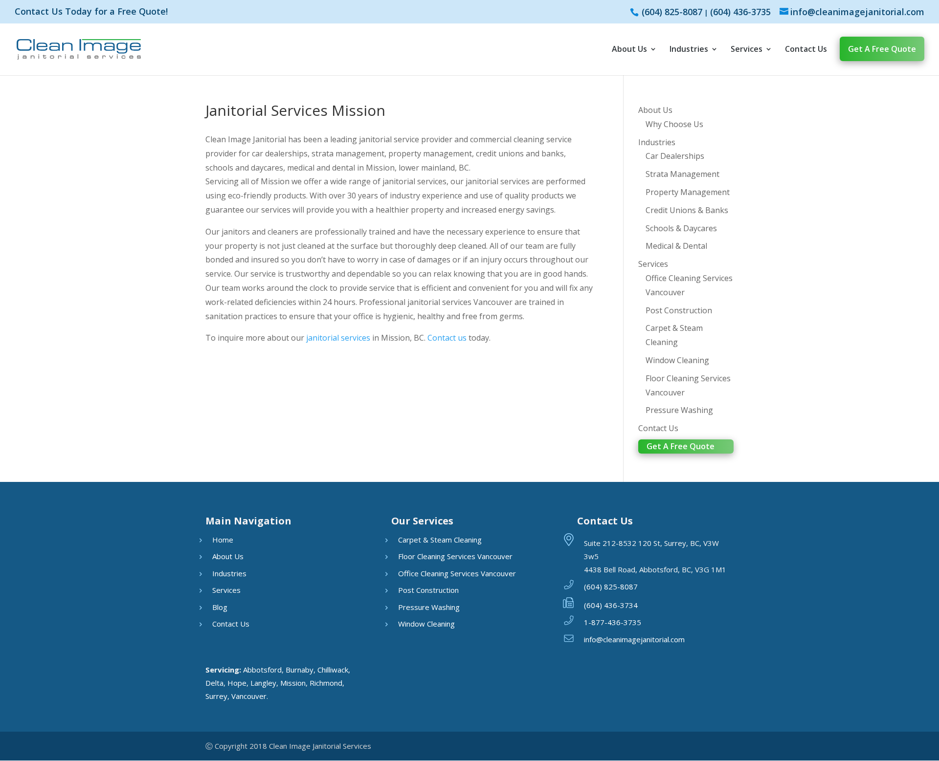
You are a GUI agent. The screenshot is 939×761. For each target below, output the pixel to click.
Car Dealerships (675, 156)
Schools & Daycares (681, 228)
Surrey (216, 696)
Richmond (326, 683)
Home (222, 539)
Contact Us (806, 48)
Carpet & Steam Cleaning (440, 539)
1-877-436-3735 (612, 622)
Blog (219, 607)
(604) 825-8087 (672, 12)
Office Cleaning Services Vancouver (457, 573)
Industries (689, 48)
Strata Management (682, 174)
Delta (214, 683)
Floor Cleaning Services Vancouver (455, 556)
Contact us (447, 337)
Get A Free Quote (882, 48)
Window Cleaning (677, 360)
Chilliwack (332, 669)
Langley (263, 683)
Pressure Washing (679, 410)
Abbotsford (262, 669)
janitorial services (337, 337)
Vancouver (249, 696)
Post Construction (679, 310)
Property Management (688, 192)
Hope (236, 683)
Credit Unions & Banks (687, 210)
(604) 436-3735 (740, 12)
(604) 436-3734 (611, 605)
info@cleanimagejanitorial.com (634, 639)
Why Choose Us (674, 124)
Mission (293, 683)
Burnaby (299, 669)
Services (746, 48)
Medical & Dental (676, 245)
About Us (629, 48)
